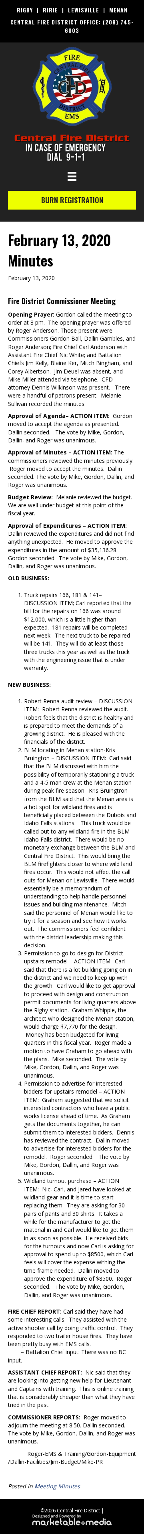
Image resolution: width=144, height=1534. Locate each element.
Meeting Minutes (57, 1486)
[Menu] (72, 176)
